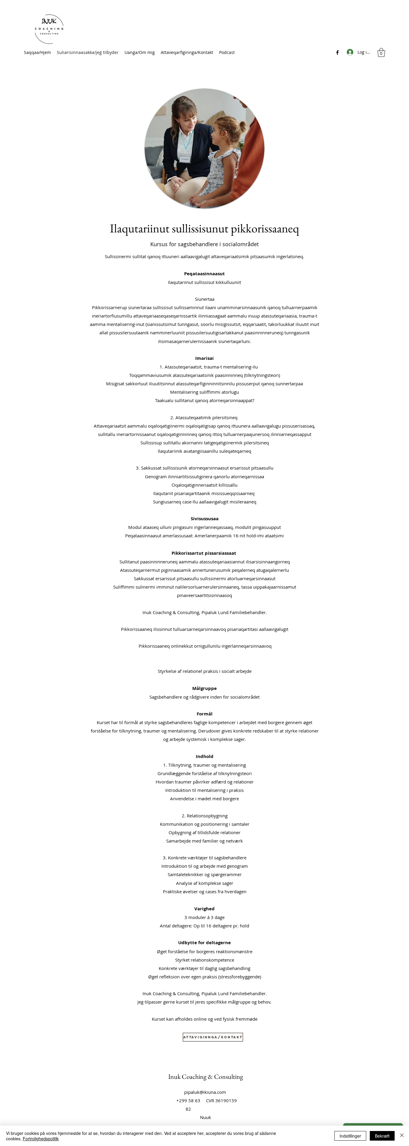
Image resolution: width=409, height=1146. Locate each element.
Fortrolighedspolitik (41, 1139)
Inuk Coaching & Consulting (205, 1076)
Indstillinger (350, 1136)
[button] (381, 52)
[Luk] (401, 1135)
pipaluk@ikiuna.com (205, 1092)
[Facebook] (337, 52)
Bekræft (382, 1136)
